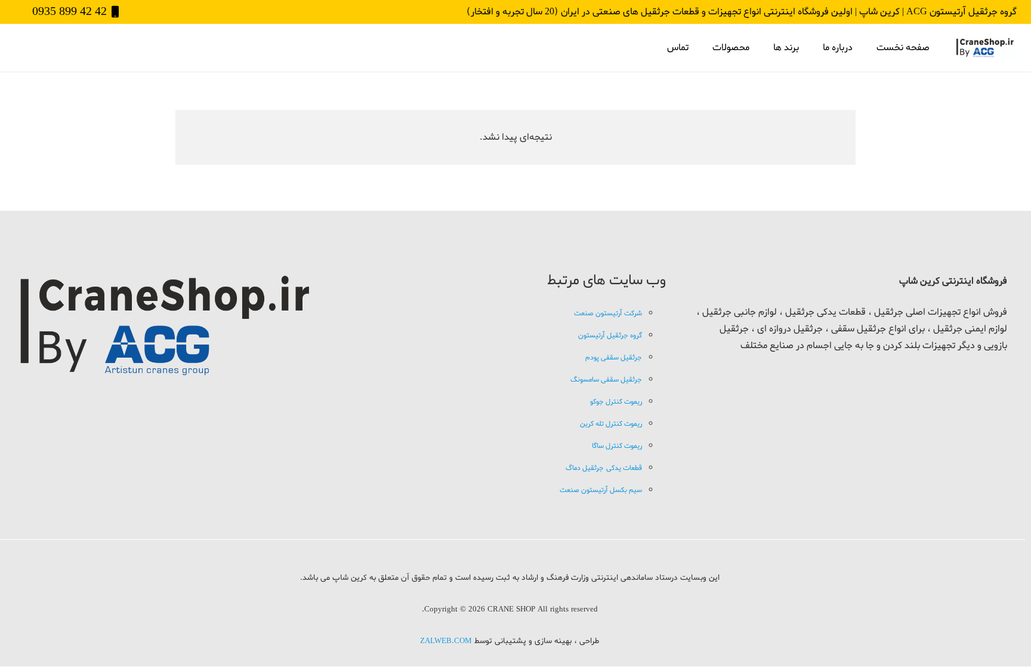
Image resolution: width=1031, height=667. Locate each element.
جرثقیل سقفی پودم (613, 357)
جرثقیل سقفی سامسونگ (606, 379)
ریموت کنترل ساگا (617, 446)
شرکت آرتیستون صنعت (608, 313)
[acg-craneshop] (986, 48)
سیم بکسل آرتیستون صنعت (601, 490)
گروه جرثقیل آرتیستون (610, 335)
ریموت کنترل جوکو (616, 401)
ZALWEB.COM (446, 641)
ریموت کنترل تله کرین (611, 424)
